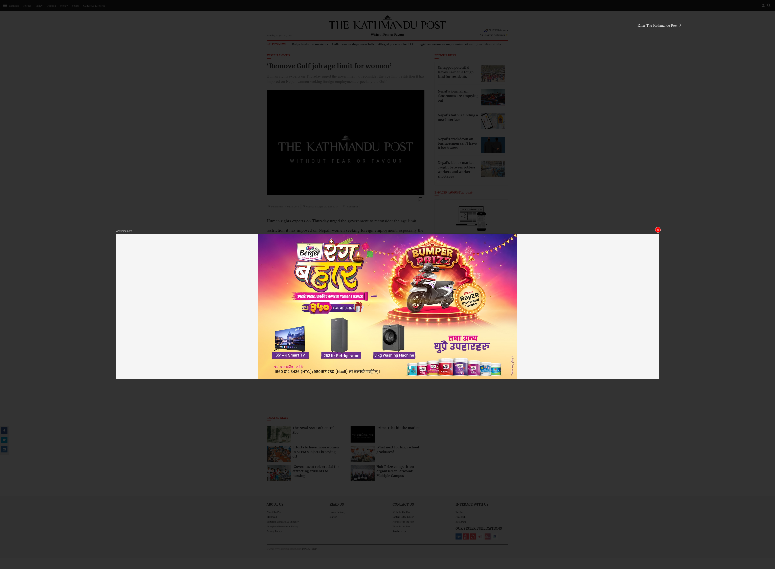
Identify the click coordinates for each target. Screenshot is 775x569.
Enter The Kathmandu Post (658, 25)
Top (767, 538)
